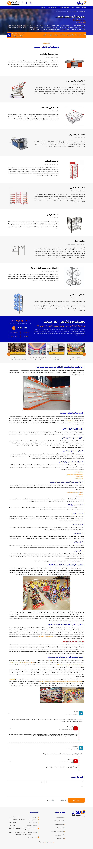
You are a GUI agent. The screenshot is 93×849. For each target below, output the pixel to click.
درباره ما (48, 7)
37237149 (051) (13, 822)
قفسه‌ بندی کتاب (60, 838)
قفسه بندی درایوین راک (17, 662)
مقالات (52, 7)
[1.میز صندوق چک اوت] (74, 63)
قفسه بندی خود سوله (28, 662)
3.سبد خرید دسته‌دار (49, 107)
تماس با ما (43, 7)
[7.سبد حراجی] (74, 223)
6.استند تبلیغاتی (77, 188)
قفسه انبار (40, 636)
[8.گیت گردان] (18, 250)
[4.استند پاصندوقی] (18, 143)
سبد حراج (81, 494)
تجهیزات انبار (50, 660)
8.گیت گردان (79, 241)
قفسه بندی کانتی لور (71, 665)
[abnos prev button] (8, 354)
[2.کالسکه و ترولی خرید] (18, 90)
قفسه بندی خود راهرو (44, 681)
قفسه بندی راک (60, 828)
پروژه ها (61, 7)
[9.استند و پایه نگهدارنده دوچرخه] (74, 277)
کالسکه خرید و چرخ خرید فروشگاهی (75, 492)
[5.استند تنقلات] (74, 170)
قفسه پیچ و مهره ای (59, 835)
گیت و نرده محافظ (79, 478)
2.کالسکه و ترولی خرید (75, 81)
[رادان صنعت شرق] (81, 3)
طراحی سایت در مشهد (49, 842)
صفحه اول (84, 7)
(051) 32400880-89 (14, 817)
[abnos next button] (84, 354)
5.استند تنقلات (51, 161)
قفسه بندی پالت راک (77, 681)
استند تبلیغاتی (70, 474)
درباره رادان (26, 336)
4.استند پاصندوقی (77, 134)
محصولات (78, 7)
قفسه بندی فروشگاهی (58, 820)
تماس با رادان (14, 336)
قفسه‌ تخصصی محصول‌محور (57, 831)
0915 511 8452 (15, 4)
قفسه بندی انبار (60, 817)
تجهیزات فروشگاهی (59, 824)
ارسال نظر (76, 800)
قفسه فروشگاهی (49, 636)
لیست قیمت (66, 7)
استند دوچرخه (79, 476)
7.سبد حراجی (52, 214)
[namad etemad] (81, 817)
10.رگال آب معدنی (77, 294)
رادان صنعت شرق (69, 420)
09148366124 (21, 819)
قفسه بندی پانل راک (66, 681)
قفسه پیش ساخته (60, 665)
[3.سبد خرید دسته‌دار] (74, 116)
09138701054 (12, 825)
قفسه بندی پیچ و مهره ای (56, 681)
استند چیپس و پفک (78, 474)
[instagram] (9, 837)
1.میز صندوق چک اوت (49, 54)
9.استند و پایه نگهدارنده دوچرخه (44, 268)
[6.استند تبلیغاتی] (18, 196)
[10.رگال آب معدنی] (18, 303)
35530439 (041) (13, 819)
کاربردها (56, 7)
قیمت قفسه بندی (80, 22)
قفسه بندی (26, 332)
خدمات (72, 7)
